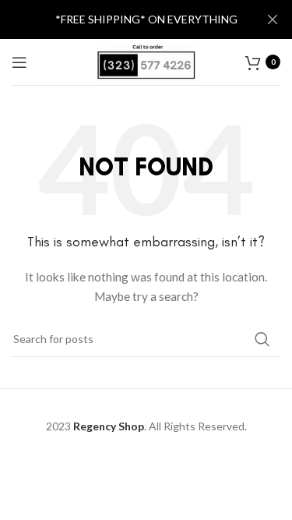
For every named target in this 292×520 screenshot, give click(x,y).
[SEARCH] (262, 339)
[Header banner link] (122, 19)
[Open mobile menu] (19, 62)
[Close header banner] (272, 19)
